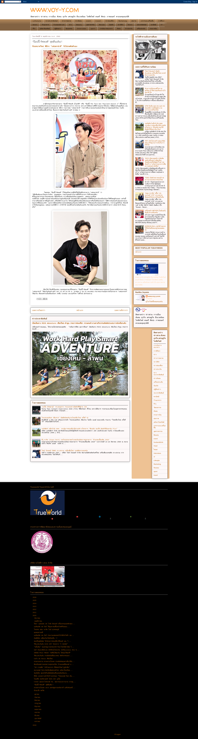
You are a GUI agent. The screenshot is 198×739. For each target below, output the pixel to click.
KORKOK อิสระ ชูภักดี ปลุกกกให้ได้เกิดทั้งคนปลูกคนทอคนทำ (155, 228)
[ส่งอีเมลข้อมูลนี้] (38, 299)
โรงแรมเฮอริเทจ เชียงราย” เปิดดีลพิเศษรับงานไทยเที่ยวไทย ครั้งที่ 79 (65, 418)
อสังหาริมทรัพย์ (45, 29)
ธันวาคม (37, 618)
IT (161, 25)
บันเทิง (111, 25)
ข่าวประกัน (128, 29)
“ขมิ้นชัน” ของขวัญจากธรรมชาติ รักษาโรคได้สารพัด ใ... (54, 647)
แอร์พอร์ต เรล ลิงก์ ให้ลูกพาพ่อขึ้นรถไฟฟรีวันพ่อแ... (52, 627)
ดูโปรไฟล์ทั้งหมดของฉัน (154, 301)
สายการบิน (153, 29)
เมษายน (37, 712)
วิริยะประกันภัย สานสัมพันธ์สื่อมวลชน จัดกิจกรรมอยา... (53, 656)
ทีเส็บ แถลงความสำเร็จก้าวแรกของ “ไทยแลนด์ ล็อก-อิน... (54, 676)
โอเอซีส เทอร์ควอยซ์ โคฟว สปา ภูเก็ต (47, 679)
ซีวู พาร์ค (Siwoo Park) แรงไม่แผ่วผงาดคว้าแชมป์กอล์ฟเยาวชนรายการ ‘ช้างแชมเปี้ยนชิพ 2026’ (76, 440)
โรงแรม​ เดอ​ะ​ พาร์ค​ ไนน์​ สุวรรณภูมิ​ (46, 629)
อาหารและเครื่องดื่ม (147, 21)
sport (93, 29)
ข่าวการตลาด (66, 21)
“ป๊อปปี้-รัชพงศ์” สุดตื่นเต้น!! (44, 685)
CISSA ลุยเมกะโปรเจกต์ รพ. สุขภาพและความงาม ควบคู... (55, 682)
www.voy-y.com (154, 296)
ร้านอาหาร (45, 25)
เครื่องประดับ (141, 29)
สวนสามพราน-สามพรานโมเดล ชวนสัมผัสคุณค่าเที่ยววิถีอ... (54, 661)
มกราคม (37, 721)
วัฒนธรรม (69, 29)
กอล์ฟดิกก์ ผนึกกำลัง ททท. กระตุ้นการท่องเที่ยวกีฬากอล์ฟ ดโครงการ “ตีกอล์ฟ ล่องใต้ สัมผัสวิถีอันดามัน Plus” (79, 429)
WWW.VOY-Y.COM (54, 10)
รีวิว (34, 29)
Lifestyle (37, 21)
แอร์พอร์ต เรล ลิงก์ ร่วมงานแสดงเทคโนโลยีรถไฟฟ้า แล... (54, 635)
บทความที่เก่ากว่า (121, 310)
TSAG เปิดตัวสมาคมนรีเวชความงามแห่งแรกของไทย (154, 179)
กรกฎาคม (38, 703)
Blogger (118, 734)
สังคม (119, 29)
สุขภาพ (133, 21)
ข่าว (70, 25)
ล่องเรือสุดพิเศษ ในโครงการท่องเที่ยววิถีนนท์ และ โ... (52, 641)
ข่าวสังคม (78, 21)
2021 (35, 612)
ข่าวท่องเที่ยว (110, 21)
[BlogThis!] (40, 299)
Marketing (123, 21)
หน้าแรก (80, 310)
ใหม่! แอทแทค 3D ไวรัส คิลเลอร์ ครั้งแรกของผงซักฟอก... (54, 624)
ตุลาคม (37, 694)
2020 (35, 615)
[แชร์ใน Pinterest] (46, 299)
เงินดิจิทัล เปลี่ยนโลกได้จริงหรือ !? (45, 638)
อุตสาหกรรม (90, 25)
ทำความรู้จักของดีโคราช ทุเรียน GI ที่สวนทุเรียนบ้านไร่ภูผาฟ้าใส (155, 90)
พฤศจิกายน (38, 621)
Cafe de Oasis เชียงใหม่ (43, 659)
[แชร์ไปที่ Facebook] (44, 299)
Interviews (81, 29)
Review (102, 25)
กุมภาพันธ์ (38, 718)
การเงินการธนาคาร (106, 29)
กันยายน (37, 697)
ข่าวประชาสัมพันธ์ (52, 21)
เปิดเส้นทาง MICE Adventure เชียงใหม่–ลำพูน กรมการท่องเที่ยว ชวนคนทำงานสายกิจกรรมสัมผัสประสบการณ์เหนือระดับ (79, 323)
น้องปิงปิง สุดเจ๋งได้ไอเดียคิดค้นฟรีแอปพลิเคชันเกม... (52, 673)
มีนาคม (37, 715)
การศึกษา (161, 21)
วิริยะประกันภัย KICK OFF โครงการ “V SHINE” (51, 644)
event (88, 21)
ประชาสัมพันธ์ (141, 25)
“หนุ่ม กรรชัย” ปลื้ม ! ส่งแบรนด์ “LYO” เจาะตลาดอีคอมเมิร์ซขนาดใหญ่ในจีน (154, 195)
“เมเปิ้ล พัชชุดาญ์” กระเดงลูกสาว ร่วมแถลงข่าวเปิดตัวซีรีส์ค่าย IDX (64, 407)
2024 (35, 603)
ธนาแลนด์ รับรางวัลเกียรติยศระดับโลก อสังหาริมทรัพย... (53, 670)
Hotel (35, 25)
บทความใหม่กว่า (38, 310)
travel (98, 21)
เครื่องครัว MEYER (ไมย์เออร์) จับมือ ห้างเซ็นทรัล (155, 211)
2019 (35, 725)
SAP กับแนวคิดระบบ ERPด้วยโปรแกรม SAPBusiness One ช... (56, 650)
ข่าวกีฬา (120, 25)
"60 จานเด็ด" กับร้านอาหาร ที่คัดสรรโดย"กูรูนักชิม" (52, 667)
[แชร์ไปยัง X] (42, 299)
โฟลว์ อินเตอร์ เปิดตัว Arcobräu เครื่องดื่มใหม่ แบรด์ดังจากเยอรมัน (65, 451)
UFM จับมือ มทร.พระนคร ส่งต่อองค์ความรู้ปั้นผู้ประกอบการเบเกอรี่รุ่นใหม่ (155, 108)
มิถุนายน (37, 706)
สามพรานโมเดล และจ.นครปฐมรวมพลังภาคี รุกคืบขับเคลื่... (54, 688)
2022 (35, 609)
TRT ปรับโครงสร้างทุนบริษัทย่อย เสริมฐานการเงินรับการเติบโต (155, 143)
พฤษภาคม (38, 709)
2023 (35, 606)
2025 (35, 600)
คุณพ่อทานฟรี (38, 632)
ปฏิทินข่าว (57, 29)
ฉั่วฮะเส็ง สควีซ (39, 690)
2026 (35, 597)
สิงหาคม (37, 700)
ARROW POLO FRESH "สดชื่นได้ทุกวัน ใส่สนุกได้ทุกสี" (52, 653)
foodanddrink (59, 25)
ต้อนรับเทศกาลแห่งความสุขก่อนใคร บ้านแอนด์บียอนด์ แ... (54, 664)
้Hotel (130, 25)
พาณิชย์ (153, 25)
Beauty (79, 25)
